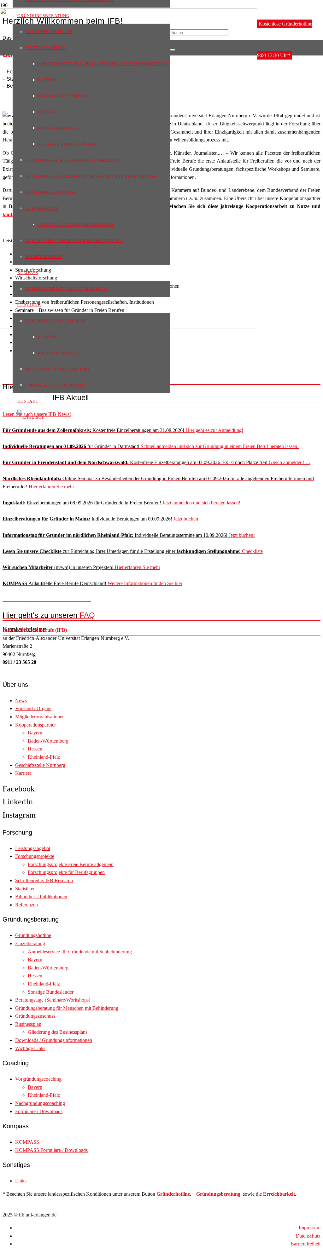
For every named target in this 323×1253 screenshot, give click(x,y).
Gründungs (208, 1194)
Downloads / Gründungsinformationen (53, 1040)
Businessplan (28, 1024)
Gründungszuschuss (35, 1016)
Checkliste (133, 551)
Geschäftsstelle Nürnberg (40, 765)
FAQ (49, 615)
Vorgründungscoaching (38, 1079)
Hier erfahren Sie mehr (81, 567)
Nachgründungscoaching (40, 1103)
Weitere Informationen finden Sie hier (92, 583)
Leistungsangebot (32, 848)
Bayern (35, 732)
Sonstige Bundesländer (50, 992)
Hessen (35, 748)
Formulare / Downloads (38, 1111)
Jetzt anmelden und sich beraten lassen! (121, 502)
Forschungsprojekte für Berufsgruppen (66, 872)
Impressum (309, 1227)
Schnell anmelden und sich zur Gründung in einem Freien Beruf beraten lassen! (151, 446)
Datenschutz (308, 1236)
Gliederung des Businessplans (57, 1032)
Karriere (23, 773)
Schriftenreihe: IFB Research (44, 880)
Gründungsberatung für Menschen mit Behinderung (66, 1008)
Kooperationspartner (35, 724)
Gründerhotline (173, 1194)
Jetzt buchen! (101, 518)
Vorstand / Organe (33, 708)
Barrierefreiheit (305, 1243)
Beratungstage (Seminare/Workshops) (52, 1000)
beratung (230, 1194)
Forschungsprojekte (34, 856)
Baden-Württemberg (48, 741)
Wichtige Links (30, 1048)
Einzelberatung (30, 943)
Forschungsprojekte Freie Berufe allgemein (71, 864)
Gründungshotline (33, 935)
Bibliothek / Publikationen (41, 896)
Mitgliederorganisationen (40, 716)
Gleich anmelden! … (156, 462)
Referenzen (26, 904)
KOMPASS (27, 1142)
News (21, 700)
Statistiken (25, 888)
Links (20, 1180)
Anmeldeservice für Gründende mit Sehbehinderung (80, 951)
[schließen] (172, 50)
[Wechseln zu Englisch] (31, 417)
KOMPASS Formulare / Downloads (51, 1150)
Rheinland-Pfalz (44, 757)
